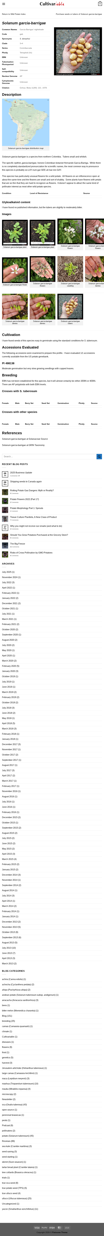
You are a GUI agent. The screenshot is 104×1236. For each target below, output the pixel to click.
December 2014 (9, 875)
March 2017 (7, 781)
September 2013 (10, 937)
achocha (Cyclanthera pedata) (16, 984)
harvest (5, 1063)
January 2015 (8, 869)
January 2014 (8, 916)
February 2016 (9, 812)
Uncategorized (9, 1204)
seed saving (8, 1151)
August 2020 (8, 640)
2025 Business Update (21, 472)
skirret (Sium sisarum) (12, 1162)
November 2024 (9, 577)
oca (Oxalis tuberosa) (12, 1104)
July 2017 (6, 770)
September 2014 (10, 885)
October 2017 (8, 755)
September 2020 (10, 634)
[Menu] (3, 4)
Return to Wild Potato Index (14, 14)
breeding (6, 1021)
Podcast (6, 1125)
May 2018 (7, 718)
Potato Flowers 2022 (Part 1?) (24, 499)
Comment (14, 511)
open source (8, 1110)
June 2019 (7, 687)
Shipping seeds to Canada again (26, 481)
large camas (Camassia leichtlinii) (18, 1073)
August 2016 (8, 796)
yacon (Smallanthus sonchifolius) (18, 1209)
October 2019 (8, 676)
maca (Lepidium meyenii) (14, 1078)
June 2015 (7, 843)
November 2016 (9, 791)
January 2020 (8, 671)
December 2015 (9, 817)
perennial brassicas (11, 1115)
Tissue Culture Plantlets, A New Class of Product (33, 517)
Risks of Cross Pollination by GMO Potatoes (31, 553)
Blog (4, 1016)
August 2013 (8, 942)
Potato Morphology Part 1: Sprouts (26, 508)
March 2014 (7, 906)
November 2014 (9, 880)
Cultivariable (8, 1037)
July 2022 (6, 582)
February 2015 (9, 864)
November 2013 (9, 927)
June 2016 (7, 807)
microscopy (7, 1094)
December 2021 (9, 603)
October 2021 (8, 608)
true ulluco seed (9, 1193)
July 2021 (6, 614)
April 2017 (7, 775)
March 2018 (7, 728)
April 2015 (7, 854)
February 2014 (9, 911)
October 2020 (8, 629)
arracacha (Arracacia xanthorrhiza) (18, 1000)
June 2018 (7, 713)
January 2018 (8, 739)
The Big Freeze (17, 544)
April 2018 (7, 723)
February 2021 (9, 624)
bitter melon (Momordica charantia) (18, 1010)
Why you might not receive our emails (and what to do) (36, 526)
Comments (14, 493)
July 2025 (6, 572)
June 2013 (7, 953)
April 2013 (7, 958)
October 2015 (8, 822)
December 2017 (9, 744)
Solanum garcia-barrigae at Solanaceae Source (25, 439)
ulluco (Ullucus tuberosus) (14, 1198)
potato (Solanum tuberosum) (15, 1136)
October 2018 (8, 702)
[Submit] (99, 456)
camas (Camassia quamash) (16, 1026)
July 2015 (6, 838)
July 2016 (6, 802)
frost (4, 1052)
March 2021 (7, 619)
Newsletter (7, 1099)
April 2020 (7, 655)
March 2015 (7, 859)
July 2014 (6, 896)
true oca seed (8, 1183)
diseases (6, 1042)
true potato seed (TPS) (13, 1188)
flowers (5, 1047)
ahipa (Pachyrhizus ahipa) (14, 990)
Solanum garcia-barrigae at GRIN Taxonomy (23, 445)
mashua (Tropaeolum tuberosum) (18, 1083)
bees (4, 1005)
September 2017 (10, 760)
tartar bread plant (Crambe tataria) (18, 1167)
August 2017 (8, 765)
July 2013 (6, 948)
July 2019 (6, 682)
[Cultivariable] (52, 4)
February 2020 (9, 666)
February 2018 (9, 734)
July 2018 (6, 708)
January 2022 (8, 598)
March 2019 (7, 692)
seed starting (8, 1157)
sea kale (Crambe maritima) (15, 1146)
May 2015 (7, 849)
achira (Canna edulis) (12, 979)
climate (5, 1031)
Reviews (6, 1141)
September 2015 (10, 828)
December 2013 (9, 922)
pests (4, 1120)
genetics (6, 1057)
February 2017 (9, 786)
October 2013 (8, 932)
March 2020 (7, 661)
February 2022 (9, 593)
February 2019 (9, 697)
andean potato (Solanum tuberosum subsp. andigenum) (28, 995)
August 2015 (8, 833)
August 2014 (8, 890)
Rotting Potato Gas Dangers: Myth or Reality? (32, 490)
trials (4, 1177)
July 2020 (6, 645)
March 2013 (7, 963)
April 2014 (7, 901)
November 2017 (9, 749)
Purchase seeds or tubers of (79, 14)
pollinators (7, 1131)
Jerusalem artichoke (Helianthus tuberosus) (23, 1068)
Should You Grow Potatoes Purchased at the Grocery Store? (39, 535)
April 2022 (7, 588)
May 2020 (7, 650)
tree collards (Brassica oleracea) (17, 1172)
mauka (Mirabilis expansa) (14, 1089)
